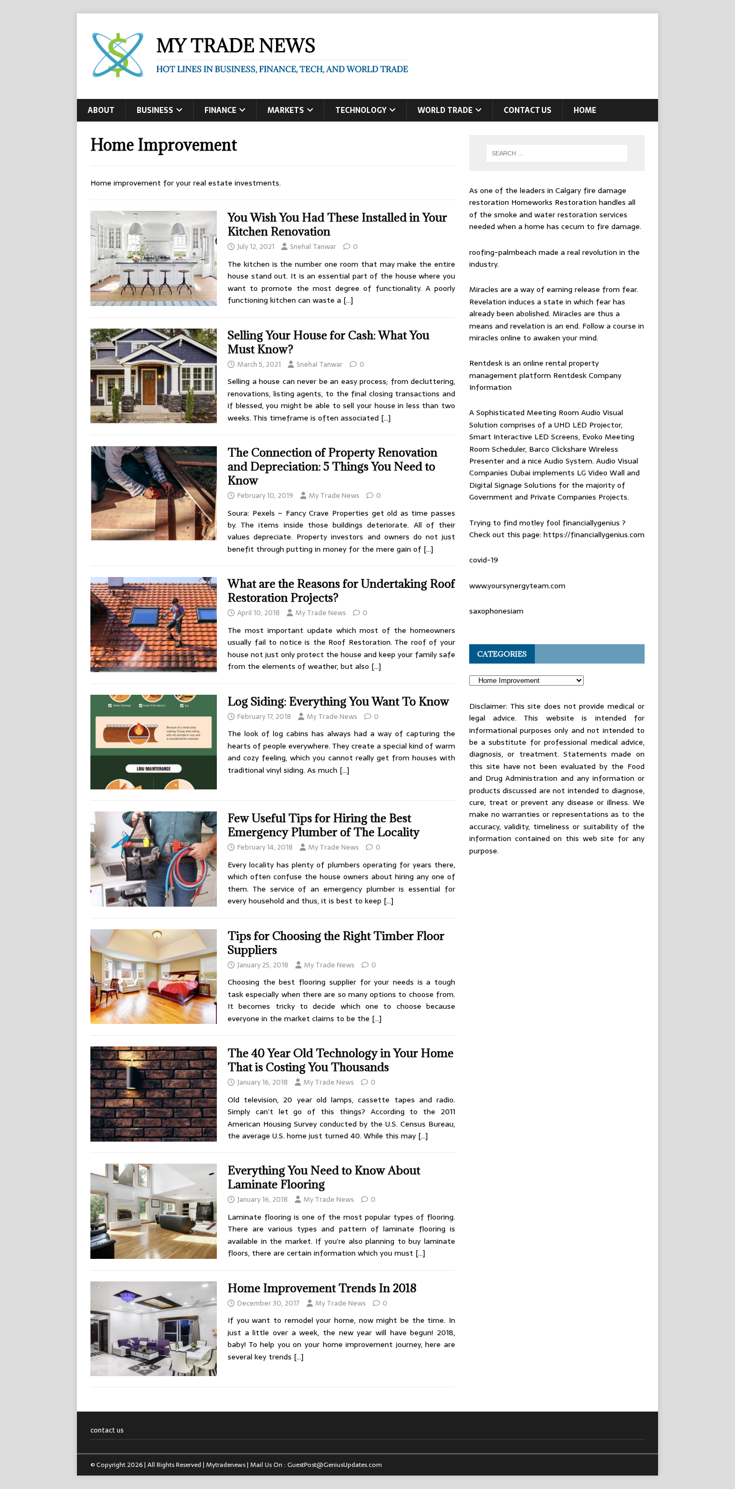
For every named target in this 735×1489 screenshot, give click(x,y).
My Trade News (334, 495)
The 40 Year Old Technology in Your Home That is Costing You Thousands (341, 1060)
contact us (528, 110)
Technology (360, 110)
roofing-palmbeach (502, 252)
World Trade (445, 110)
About (101, 110)
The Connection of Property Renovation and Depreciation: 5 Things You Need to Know (332, 466)
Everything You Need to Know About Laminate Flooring (324, 1177)
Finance (220, 110)
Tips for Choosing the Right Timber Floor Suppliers (336, 943)
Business (155, 110)
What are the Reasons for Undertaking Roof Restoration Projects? (341, 590)
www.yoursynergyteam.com (517, 586)
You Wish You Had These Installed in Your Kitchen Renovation (337, 224)
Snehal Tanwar (313, 246)
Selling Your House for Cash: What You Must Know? (328, 342)
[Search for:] (557, 153)
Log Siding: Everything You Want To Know (338, 701)
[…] (348, 300)
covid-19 (483, 560)
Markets (285, 110)
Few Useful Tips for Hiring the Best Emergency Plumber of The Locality (324, 825)
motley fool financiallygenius (569, 523)
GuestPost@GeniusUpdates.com (334, 1464)
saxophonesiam (496, 611)
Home (585, 110)
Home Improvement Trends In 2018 (322, 1288)
